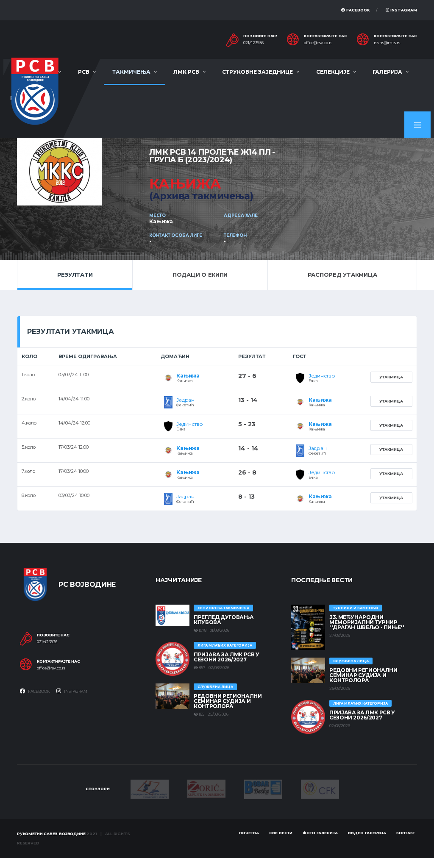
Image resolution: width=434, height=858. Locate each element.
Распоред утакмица (342, 274)
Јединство (322, 375)
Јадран (185, 400)
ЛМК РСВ (186, 72)
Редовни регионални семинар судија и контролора (228, 701)
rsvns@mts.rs (387, 43)
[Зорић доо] (206, 788)
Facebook (357, 10)
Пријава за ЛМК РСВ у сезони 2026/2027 (226, 657)
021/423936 (253, 43)
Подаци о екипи (200, 274)
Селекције (333, 72)
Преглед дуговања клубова (223, 619)
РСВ (83, 72)
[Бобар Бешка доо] (263, 788)
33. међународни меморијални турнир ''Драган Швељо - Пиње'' (366, 622)
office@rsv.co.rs (318, 43)
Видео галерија (367, 832)
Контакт (405, 832)
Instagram (403, 10)
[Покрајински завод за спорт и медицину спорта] (150, 788)
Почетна (249, 832)
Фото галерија (320, 832)
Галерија (387, 72)
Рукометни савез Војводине (51, 833)
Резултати (75, 274)
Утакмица (391, 377)
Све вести (280, 832)
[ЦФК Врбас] (320, 788)
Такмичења (131, 72)
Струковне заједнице (257, 72)
